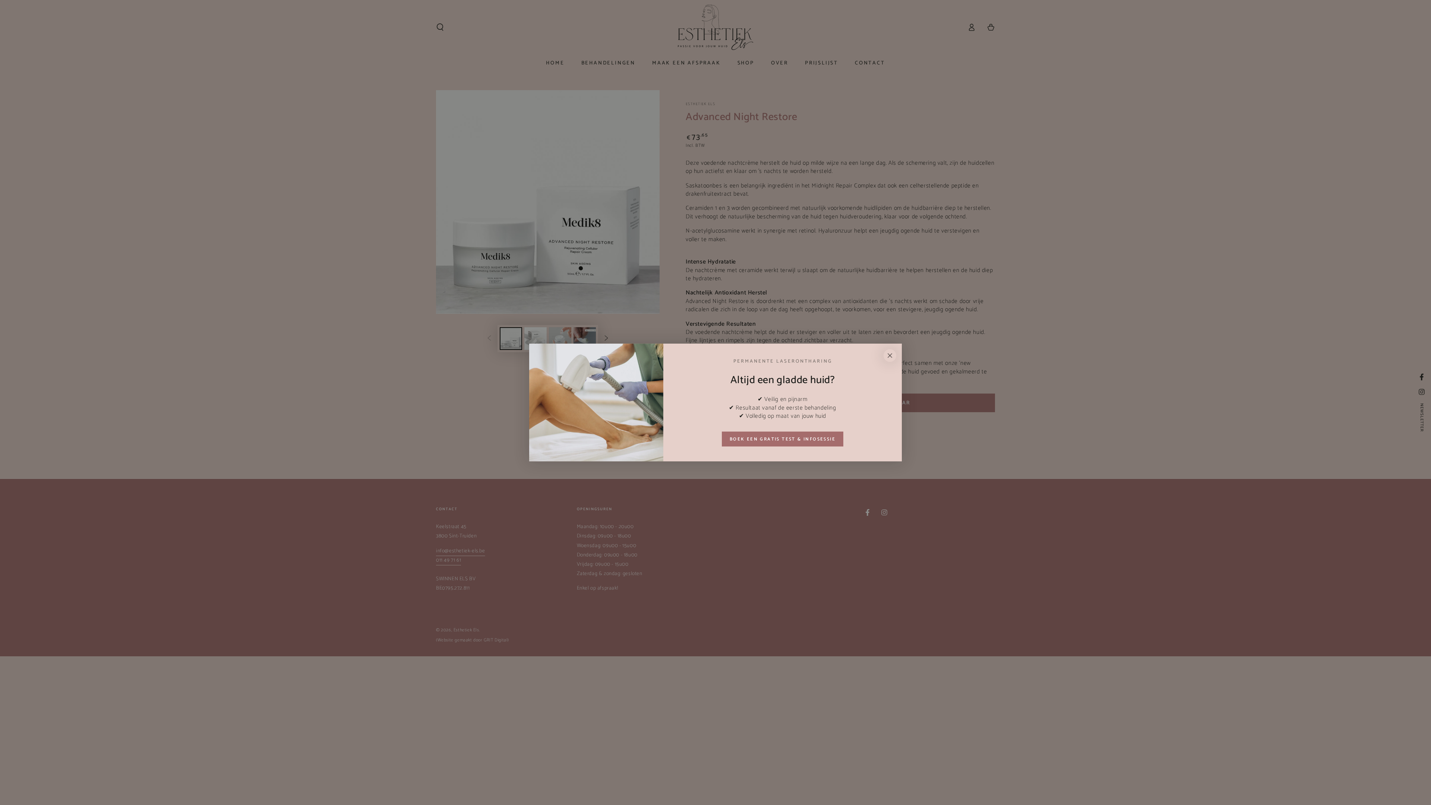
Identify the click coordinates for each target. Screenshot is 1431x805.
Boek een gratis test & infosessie (782, 439)
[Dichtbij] (890, 355)
